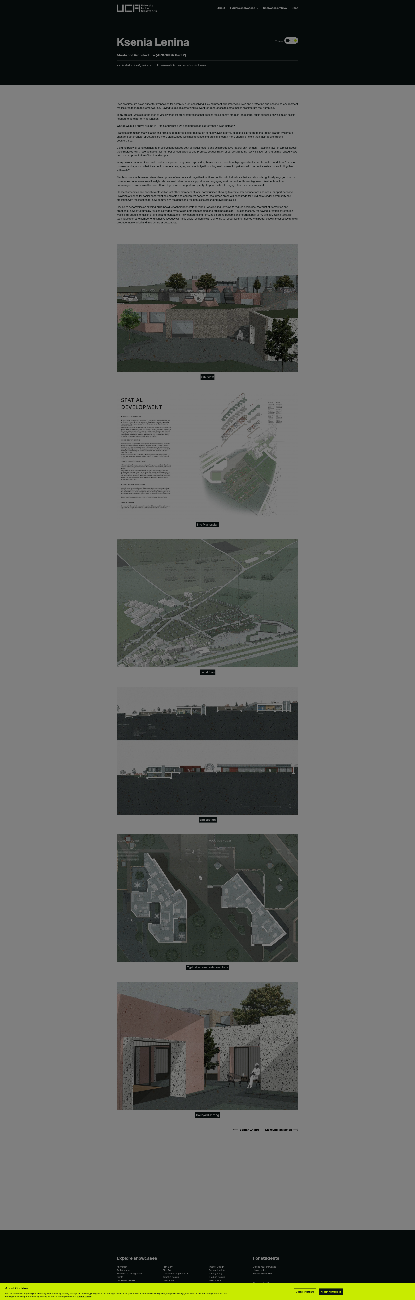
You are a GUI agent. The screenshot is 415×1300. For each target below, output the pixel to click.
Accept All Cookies (331, 1291)
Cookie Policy (84, 1296)
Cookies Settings (305, 1291)
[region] (207, 1291)
